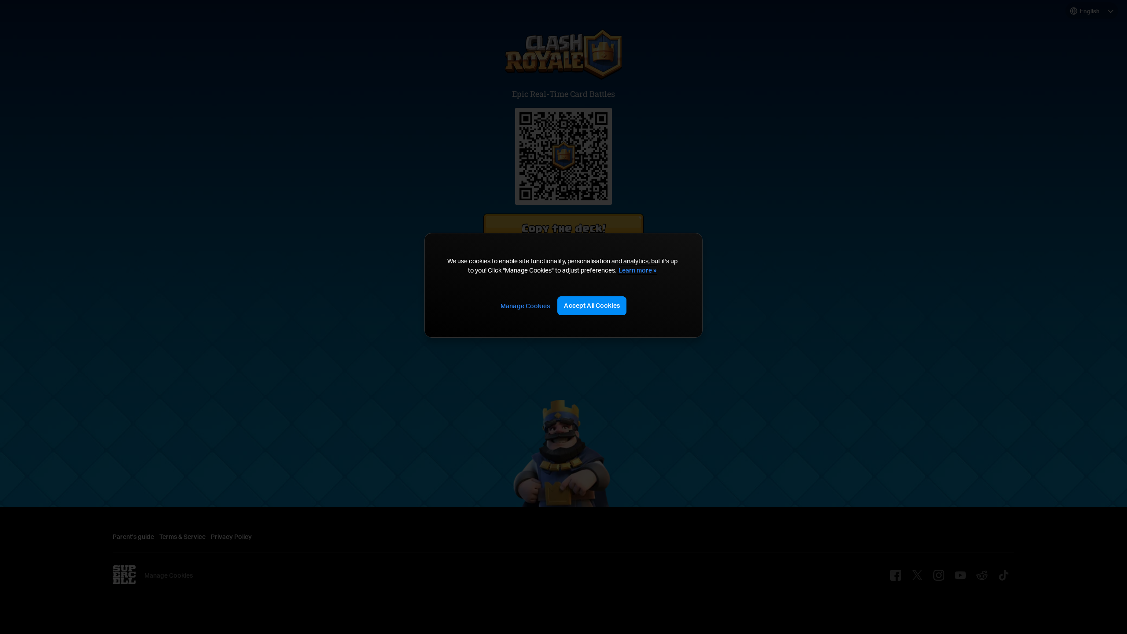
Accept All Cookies (592, 305)
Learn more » (637, 270)
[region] (563, 285)
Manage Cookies (525, 306)
